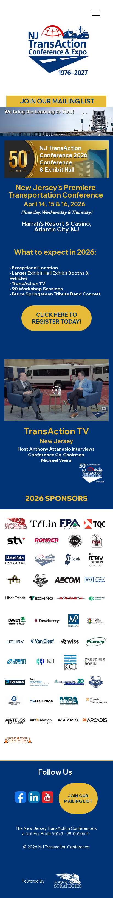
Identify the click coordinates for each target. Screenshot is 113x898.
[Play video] (56, 390)
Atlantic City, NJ (56, 229)
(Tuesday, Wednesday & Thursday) (56, 212)
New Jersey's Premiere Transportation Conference (55, 191)
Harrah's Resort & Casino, (56, 223)
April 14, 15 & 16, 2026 (54, 203)
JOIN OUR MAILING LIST (57, 101)
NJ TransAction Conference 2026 (63, 152)
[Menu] (96, 13)
